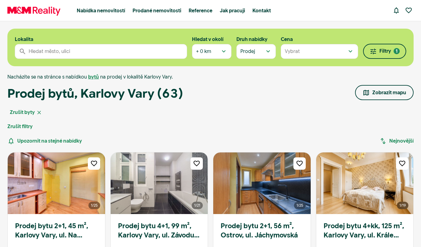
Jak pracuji (232, 11)
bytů (93, 77)
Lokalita (24, 39)
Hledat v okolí (207, 39)
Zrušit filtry (20, 126)
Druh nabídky (252, 39)
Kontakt (261, 11)
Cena (287, 39)
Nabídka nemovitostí (101, 11)
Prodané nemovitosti (157, 11)
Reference (200, 11)
